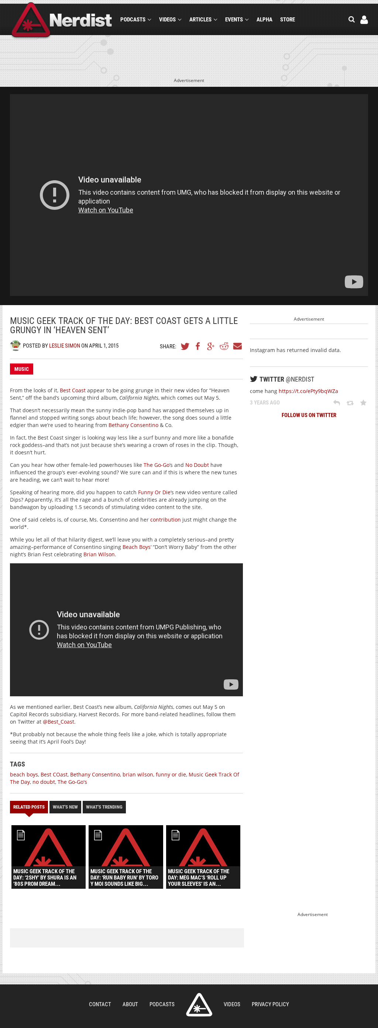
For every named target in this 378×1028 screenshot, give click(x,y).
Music (21, 369)
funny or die (171, 774)
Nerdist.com (199, 1005)
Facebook (198, 346)
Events (234, 19)
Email (237, 346)
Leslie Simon (64, 345)
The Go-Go (156, 464)
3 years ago (265, 402)
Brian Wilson (99, 554)
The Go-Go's (72, 781)
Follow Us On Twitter (309, 415)
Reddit (224, 346)
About (130, 1004)
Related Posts (29, 807)
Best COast (54, 774)
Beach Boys (137, 546)
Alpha (264, 19)
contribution (165, 519)
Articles (200, 19)
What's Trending (104, 807)
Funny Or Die (154, 492)
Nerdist (62, 21)
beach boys (24, 774)
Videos (167, 19)
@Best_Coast (58, 721)
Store (287, 19)
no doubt (43, 781)
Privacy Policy (270, 1004)
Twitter (185, 346)
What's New (65, 807)
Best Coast (73, 390)
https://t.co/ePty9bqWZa (308, 391)
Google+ (211, 346)
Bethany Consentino (133, 424)
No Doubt (197, 464)
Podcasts (132, 19)
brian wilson (138, 774)
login (364, 20)
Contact (100, 1004)
